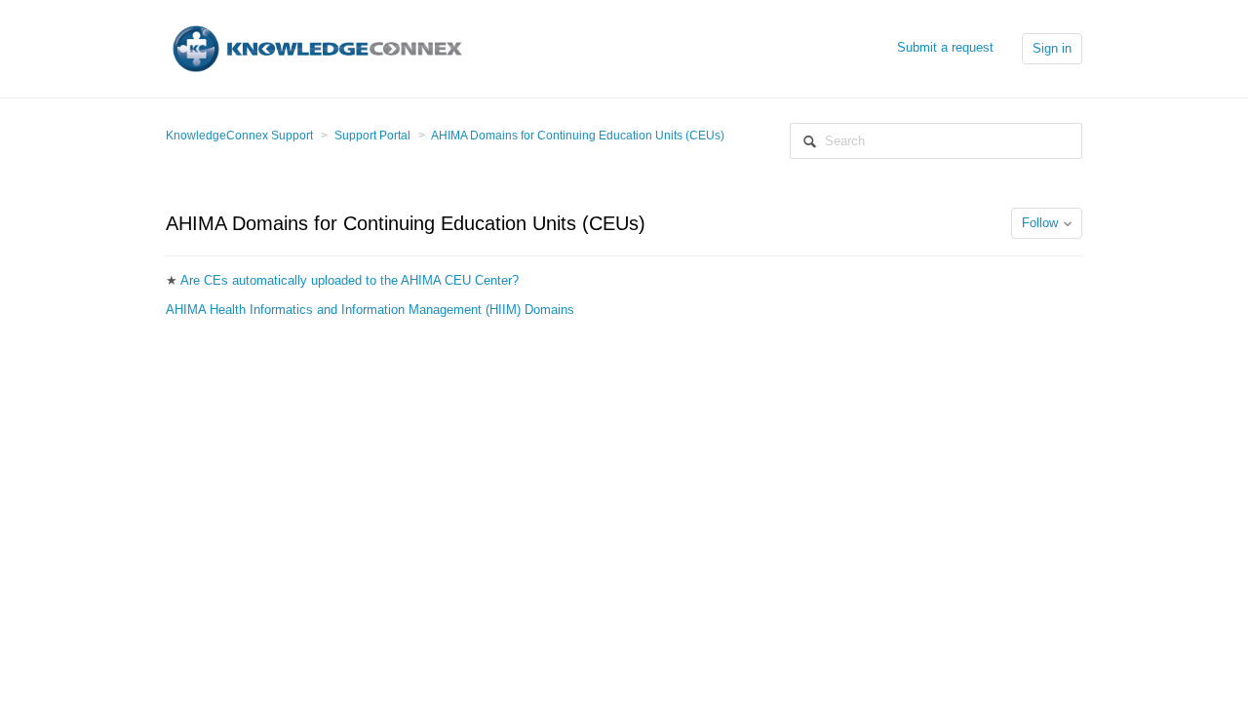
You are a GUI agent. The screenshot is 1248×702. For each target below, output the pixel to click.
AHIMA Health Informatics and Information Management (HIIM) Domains (370, 309)
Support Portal (372, 135)
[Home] (317, 47)
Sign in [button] (1052, 48)
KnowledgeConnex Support (239, 135)
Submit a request (945, 47)
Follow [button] (1040, 222)
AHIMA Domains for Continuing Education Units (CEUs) (577, 135)
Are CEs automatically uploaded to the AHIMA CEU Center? (349, 280)
